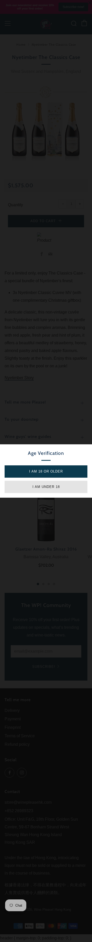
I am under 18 (46, 487)
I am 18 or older (46, 471)
